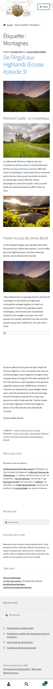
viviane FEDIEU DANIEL (36, 52)
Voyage (36, 430)
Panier (40, 682)
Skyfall (6, 440)
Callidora (39, 482)
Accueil (10, 25)
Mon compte (9, 684)
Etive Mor (24, 433)
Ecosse (29, 430)
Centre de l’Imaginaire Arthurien (17, 587)
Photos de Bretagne (12, 578)
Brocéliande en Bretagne (14, 584)
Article (17, 430)
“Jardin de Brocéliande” (25, 485)
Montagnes (24, 436)
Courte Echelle (21, 488)
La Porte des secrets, (12, 581)
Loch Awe (14, 168)
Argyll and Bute (29, 168)
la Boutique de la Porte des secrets (18, 469)
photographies (36, 436)
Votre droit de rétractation (20, 642)
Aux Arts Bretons (22, 478)
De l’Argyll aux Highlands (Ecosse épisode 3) (23, 64)
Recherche (26, 684)
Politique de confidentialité (20, 628)
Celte (23, 430)
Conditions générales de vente (21, 647)
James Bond (35, 433)
